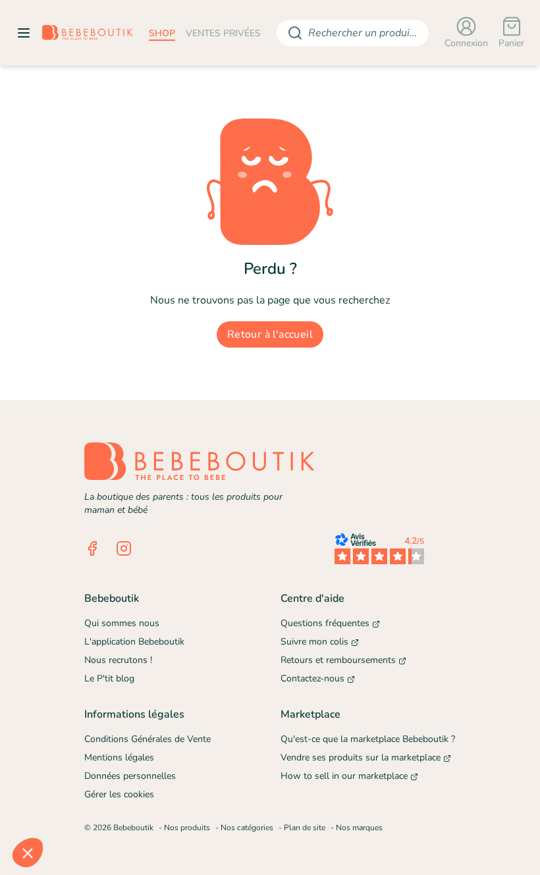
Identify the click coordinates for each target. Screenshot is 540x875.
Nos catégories (247, 827)
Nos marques (359, 827)
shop (162, 33)
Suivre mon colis (314, 641)
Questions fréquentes (325, 623)
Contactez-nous (312, 678)
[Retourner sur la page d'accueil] (87, 33)
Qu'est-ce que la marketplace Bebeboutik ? (368, 739)
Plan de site (304, 827)
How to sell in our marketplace (344, 776)
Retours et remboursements (338, 660)
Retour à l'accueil (270, 334)
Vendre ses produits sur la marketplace (361, 757)
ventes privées (223, 33)
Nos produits (187, 827)
